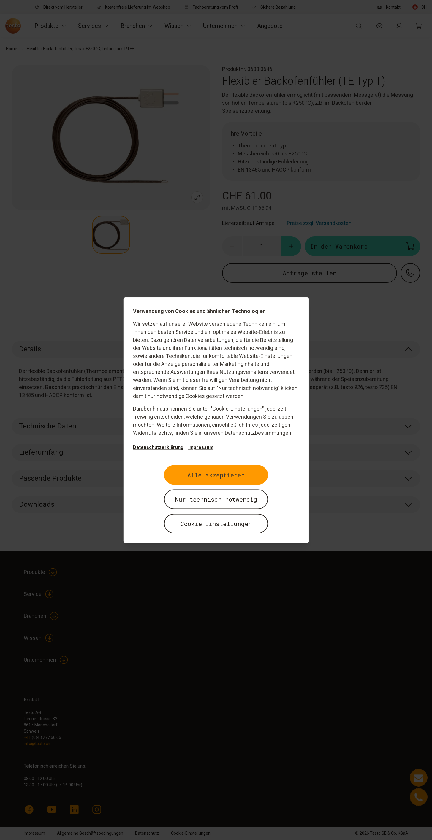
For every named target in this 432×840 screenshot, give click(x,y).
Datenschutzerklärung (158, 447)
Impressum (200, 447)
